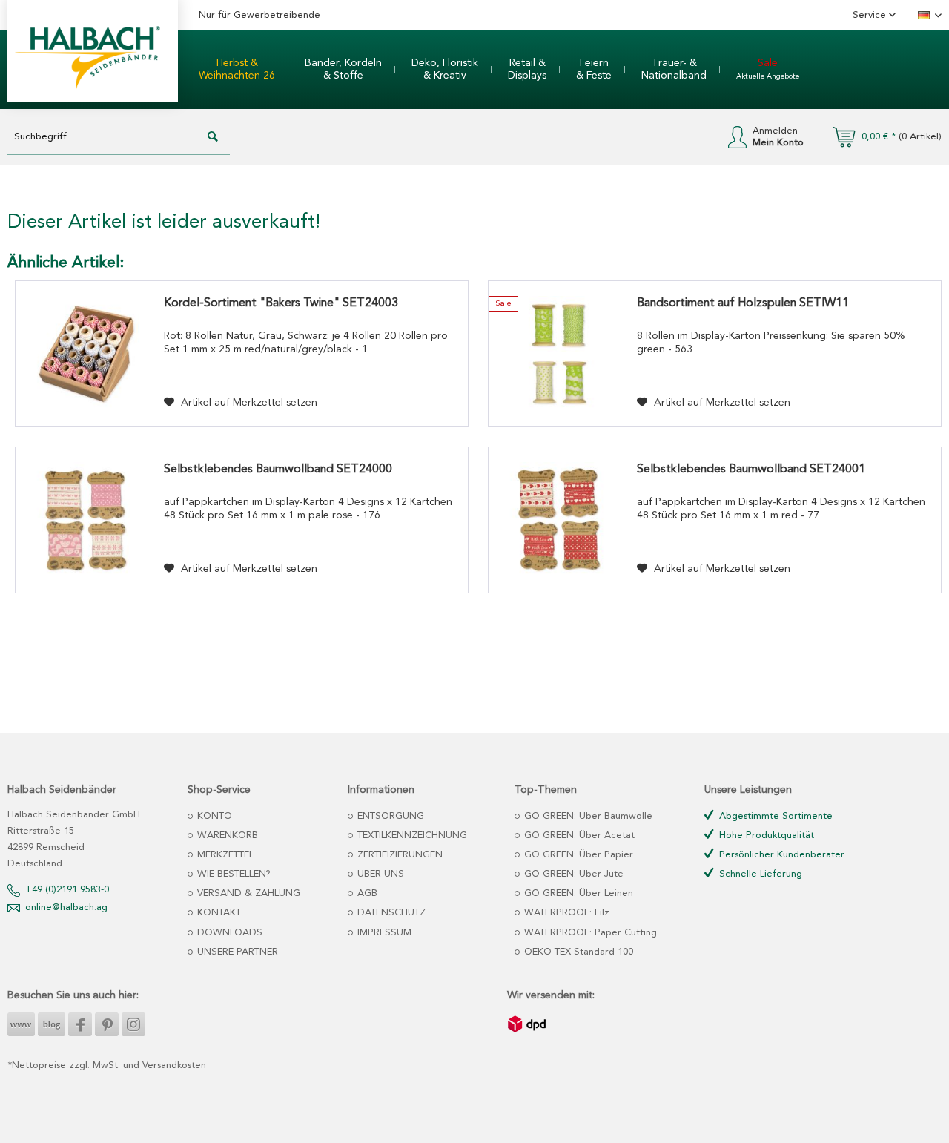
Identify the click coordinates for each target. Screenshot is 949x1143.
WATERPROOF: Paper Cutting (589, 933)
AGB (365, 893)
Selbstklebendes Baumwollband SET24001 (751, 469)
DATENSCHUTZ (390, 913)
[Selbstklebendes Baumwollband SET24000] (86, 520)
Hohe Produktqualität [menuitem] (765, 835)
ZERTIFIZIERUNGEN (398, 855)
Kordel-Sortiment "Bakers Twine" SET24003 (281, 303)
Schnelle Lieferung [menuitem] (759, 874)
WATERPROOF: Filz (565, 913)
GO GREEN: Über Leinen (577, 893)
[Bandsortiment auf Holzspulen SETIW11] (559, 354)
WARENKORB (226, 835)
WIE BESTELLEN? (232, 874)
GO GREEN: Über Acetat (578, 835)
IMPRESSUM (382, 933)
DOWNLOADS (228, 933)
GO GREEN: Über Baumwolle (586, 816)
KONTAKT (217, 913)
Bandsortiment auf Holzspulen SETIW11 (743, 303)
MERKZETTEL (224, 855)
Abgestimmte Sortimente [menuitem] (774, 816)
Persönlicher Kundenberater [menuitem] (780, 855)
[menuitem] (236, 69)
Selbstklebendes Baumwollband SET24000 (278, 469)
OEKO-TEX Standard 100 (577, 952)
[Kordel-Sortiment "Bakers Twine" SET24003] (86, 354)
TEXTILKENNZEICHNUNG (410, 835)
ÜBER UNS (379, 874)
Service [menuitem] (871, 15)
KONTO (213, 816)
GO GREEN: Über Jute (572, 874)
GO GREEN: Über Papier (577, 855)
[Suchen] (213, 137)
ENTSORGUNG (389, 816)
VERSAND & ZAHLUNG (247, 893)
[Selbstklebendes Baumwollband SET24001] (559, 520)
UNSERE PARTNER (236, 952)
